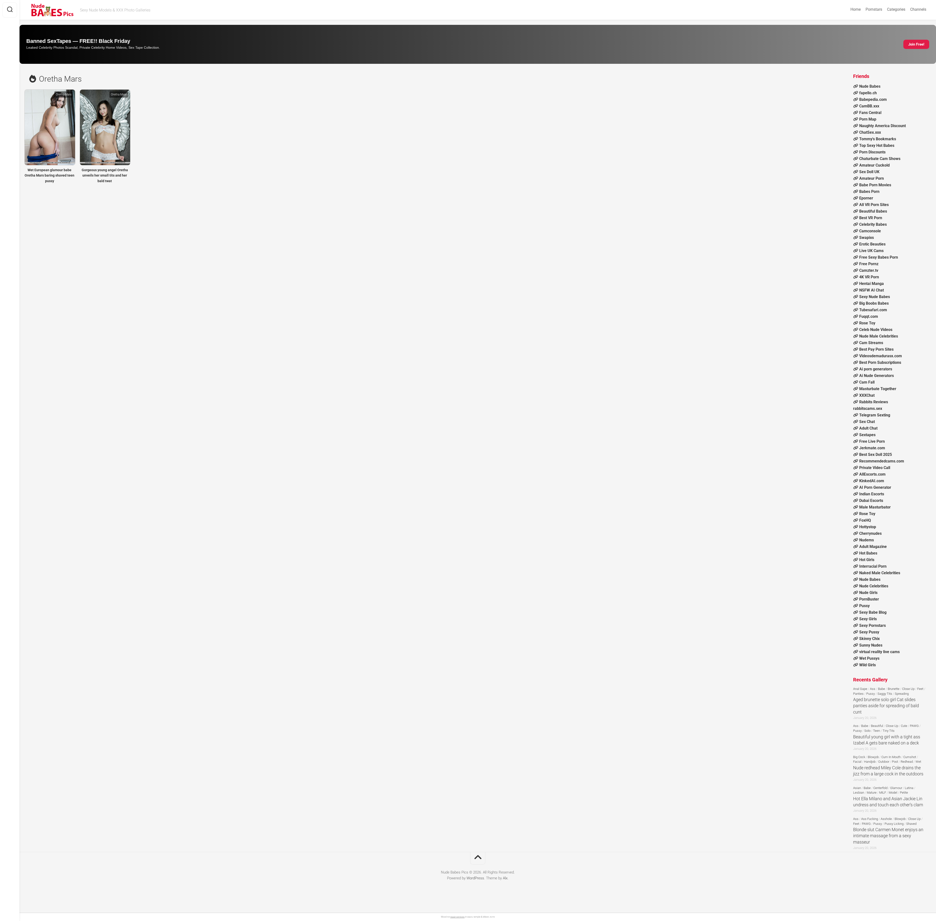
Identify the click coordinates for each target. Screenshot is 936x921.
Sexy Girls (868, 619)
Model (893, 792)
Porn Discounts (872, 152)
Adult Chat (868, 428)
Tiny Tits (889, 731)
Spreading (902, 693)
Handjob (870, 761)
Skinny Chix (869, 638)
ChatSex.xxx (870, 132)
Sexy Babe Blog (873, 612)
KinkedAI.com (871, 481)
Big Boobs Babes (874, 303)
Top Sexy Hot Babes (876, 145)
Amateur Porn (871, 178)
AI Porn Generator (875, 487)
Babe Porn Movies (875, 185)
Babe (881, 689)
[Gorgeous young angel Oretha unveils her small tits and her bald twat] (105, 127)
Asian (857, 788)
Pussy (864, 605)
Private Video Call (874, 467)
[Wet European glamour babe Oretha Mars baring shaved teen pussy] (49, 127)
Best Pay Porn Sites (876, 349)
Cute (904, 726)
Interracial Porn (873, 566)
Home (855, 9)
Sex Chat (867, 421)
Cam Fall (867, 382)
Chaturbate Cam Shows (879, 158)
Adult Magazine (873, 546)
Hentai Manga (871, 283)
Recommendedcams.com (881, 461)
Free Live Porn (872, 441)
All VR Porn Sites (874, 204)
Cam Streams (871, 342)
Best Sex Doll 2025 (875, 454)
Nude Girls (868, 592)
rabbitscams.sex (867, 408)
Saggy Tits (885, 693)
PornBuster (869, 599)
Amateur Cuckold (874, 165)
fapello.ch (868, 93)
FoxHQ (865, 520)
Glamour (896, 788)
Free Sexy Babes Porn (878, 257)
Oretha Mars (63, 94)
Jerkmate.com (872, 448)
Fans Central (870, 112)
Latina (909, 788)
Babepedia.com (873, 99)
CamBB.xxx (869, 106)
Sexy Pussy (869, 632)
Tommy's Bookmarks (877, 139)
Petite (904, 792)
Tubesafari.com (873, 310)
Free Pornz (868, 264)
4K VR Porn (869, 277)
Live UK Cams (871, 250)
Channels (918, 9)
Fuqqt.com (868, 316)
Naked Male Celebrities (879, 573)
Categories (896, 9)
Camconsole (870, 231)
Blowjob (873, 757)
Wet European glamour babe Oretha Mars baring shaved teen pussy (49, 175)
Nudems (866, 540)
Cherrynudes (870, 533)
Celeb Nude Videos (875, 329)
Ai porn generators (875, 369)
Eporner (866, 198)
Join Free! (916, 44)
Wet (918, 761)
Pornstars (874, 9)
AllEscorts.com (872, 474)
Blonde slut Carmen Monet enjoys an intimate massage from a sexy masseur (888, 835)
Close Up (908, 689)
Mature (872, 792)
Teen (876, 731)
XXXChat (867, 395)
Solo (867, 731)
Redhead (907, 761)
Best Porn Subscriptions (880, 362)
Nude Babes (869, 86)
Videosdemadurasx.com (880, 356)
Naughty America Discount (882, 125)
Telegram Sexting (874, 415)
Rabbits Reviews (873, 402)
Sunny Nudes (870, 645)
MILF (882, 792)
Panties (858, 693)
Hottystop (867, 527)
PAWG (914, 726)
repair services (457, 917)
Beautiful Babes (873, 211)
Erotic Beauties (872, 244)
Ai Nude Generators (876, 375)
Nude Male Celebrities (878, 336)
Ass (872, 689)
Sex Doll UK (869, 171)
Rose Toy (867, 323)
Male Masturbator (875, 507)
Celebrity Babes (873, 224)
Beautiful (877, 726)
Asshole (886, 819)
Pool (895, 761)
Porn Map (867, 119)
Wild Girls (867, 665)
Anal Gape (860, 689)
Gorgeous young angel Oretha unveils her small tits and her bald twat (105, 175)
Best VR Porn (870, 218)
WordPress (475, 878)
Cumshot (909, 757)
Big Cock (859, 757)
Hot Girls (866, 559)
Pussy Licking (894, 824)
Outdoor (883, 761)
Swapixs (866, 237)
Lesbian (858, 792)
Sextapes (867, 434)
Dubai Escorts (871, 500)
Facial (857, 761)
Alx (505, 878)
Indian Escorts (871, 494)
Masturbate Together (877, 388)
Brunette (893, 689)
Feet (920, 689)
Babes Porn (869, 191)
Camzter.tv (868, 270)
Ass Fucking (869, 819)
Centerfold (880, 788)
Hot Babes (868, 553)
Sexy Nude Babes (874, 296)
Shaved (911, 824)
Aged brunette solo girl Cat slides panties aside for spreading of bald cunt (886, 705)
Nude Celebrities (873, 586)
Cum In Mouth (891, 757)
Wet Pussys (869, 658)
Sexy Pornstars (872, 625)
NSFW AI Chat (871, 290)
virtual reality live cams (879, 651)
